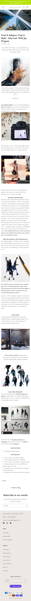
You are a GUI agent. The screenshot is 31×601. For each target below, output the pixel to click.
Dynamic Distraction (17, 598)
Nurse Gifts (6, 533)
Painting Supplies (7, 540)
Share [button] (4, 480)
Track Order (6, 549)
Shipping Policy (7, 553)
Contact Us (6, 571)
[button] (3, 7)
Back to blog (16, 488)
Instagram (16, 444)
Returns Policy (6, 556)
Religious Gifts (6, 536)
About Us (5, 567)
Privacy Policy (6, 560)
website (25, 442)
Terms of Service (7, 563)
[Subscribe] (26, 506)
